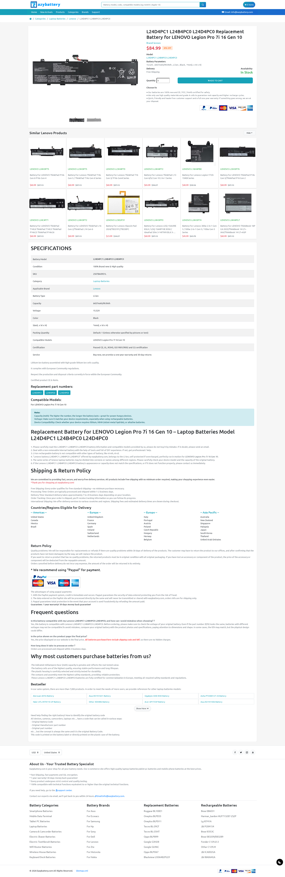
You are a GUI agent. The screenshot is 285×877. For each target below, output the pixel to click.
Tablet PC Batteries (40, 821)
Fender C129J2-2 (210, 841)
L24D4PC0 (64, 392)
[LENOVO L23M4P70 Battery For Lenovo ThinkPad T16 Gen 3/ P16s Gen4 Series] (123, 152)
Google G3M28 (151, 841)
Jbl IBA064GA (208, 857)
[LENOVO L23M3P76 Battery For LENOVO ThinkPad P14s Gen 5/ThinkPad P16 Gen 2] (237, 152)
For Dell (91, 836)
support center (65, 790)
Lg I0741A (206, 821)
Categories (73, 12)
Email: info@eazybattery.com (238, 12)
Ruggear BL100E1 (153, 810)
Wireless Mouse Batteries (43, 851)
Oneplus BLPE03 (152, 816)
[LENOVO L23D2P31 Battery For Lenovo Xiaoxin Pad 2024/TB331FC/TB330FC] (123, 203)
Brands (85, 12)
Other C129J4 (208, 846)
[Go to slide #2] (94, 120)
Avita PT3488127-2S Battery (213, 695)
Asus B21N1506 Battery (211, 701)
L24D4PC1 (37, 392)
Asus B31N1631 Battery (100, 695)
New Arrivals (46, 12)
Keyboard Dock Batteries (42, 857)
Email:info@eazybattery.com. (111, 796)
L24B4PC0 (50, 392)
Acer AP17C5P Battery (155, 701)
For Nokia (92, 857)
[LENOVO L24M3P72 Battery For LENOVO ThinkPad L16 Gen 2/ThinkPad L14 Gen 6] (85, 203)
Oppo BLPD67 (151, 851)
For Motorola (93, 851)
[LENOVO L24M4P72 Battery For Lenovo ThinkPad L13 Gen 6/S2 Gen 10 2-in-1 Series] (161, 152)
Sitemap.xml (82, 870)
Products (60, 12)
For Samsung (93, 821)
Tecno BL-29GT (151, 826)
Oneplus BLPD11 (152, 821)
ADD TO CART (216, 80)
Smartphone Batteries (41, 810)
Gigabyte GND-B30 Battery (157, 695)
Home (34, 12)
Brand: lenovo (153, 42)
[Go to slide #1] (77, 120)
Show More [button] (141, 708)
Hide (249, 132)
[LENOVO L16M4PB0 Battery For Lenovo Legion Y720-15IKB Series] (199, 152)
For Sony (91, 831)
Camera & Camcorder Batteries (46, 831)
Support (96, 12)
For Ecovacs (93, 816)
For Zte (90, 846)
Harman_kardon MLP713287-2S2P (218, 816)
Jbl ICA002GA (208, 851)
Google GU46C (151, 846)
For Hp (90, 826)
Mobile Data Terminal (41, 816)
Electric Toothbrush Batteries (45, 841)
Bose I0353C (207, 831)
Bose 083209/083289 (212, 836)
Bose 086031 (208, 810)
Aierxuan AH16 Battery (43, 695)
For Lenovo (92, 841)
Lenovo (72, 18)
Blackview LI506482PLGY (157, 857)
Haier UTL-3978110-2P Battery (47, 701)
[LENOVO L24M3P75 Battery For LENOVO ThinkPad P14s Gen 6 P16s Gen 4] (47, 152)
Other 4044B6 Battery (99, 701)
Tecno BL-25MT (152, 831)
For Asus (91, 810)
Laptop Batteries (57, 18)
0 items (250, 4)
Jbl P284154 (207, 826)
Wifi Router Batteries (41, 846)
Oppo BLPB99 (151, 836)
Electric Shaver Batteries (42, 836)
